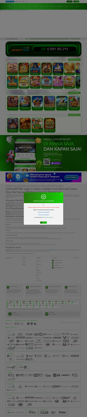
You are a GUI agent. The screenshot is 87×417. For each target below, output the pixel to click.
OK (43, 222)
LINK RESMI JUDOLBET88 (43, 212)
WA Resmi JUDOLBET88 (43, 214)
